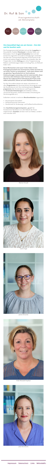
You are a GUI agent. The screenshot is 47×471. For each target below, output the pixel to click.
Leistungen (15, 31)
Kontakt (38, 31)
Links (32, 463)
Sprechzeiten (23, 31)
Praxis (7, 31)
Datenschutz (23, 463)
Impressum (12, 463)
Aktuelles (30, 31)
